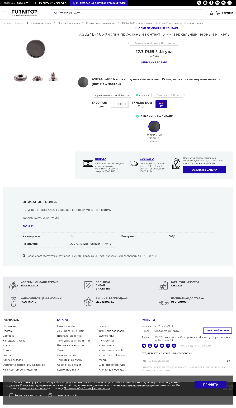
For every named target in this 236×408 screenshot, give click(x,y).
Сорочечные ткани (69, 364)
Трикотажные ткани (70, 360)
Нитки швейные (67, 326)
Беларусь (9, 3)
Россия (21, 3)
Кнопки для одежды (111, 369)
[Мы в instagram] (205, 3)
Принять (210, 384)
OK (228, 361)
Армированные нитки (71, 331)
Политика (70, 388)
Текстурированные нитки (73, 340)
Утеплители (106, 345)
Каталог (62, 320)
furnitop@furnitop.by (166, 331)
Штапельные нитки (69, 335)
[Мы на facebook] (211, 3)
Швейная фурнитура (112, 364)
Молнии (104, 360)
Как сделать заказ (14, 340)
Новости (8, 345)
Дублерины (106, 335)
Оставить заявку (204, 169)
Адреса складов (13, 360)
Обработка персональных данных (24, 364)
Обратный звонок (217, 330)
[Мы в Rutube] (229, 3)
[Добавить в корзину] (161, 104)
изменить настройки (33, 388)
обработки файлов (89, 388)
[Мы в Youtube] (217, 3)
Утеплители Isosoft (111, 350)
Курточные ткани (68, 369)
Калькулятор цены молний (20, 369)
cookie (106, 388)
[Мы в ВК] (223, 3)
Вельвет (104, 326)
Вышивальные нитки (70, 345)
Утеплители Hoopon (112, 355)
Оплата (100, 158)
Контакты (9, 355)
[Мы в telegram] (199, 3)
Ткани (61, 350)
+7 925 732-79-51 (163, 326)
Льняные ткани (66, 355)
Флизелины (106, 340)
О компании (10, 326)
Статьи (7, 350)
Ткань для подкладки (112, 331)
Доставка (147, 158)
